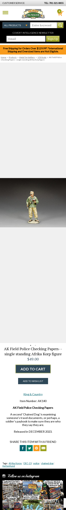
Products (13, 57)
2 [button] (35, 345)
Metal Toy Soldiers (27, 57)
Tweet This (30, 448)
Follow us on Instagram (23, 476)
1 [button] (30, 345)
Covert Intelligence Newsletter (33, 32)
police (36, 463)
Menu (5, 13)
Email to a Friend (43, 448)
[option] (33, 203)
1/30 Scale (41, 57)
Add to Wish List (33, 381)
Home (3, 57)
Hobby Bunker (33, 14)
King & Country (33, 394)
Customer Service (13, 3)
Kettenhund (8, 466)
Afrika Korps (15, 463)
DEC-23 (28, 463)
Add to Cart (33, 369)
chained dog (47, 463)
